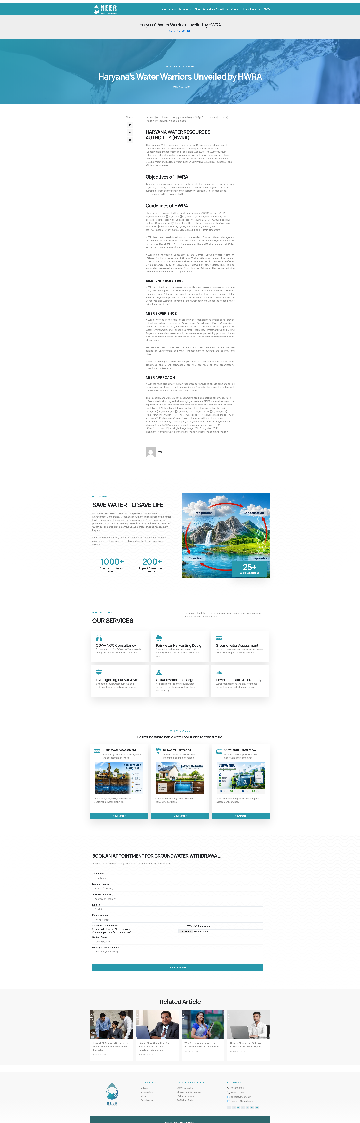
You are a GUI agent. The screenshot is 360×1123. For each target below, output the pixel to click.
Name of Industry (101, 884)
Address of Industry (102, 894)
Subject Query (99, 937)
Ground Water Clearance (180, 66)
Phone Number (100, 915)
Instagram (151, 411)
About (172, 9)
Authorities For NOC (213, 9)
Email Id (96, 904)
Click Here (151, 213)
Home (163, 9)
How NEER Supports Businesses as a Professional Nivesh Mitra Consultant (110, 1046)
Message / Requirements (105, 947)
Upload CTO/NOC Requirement (195, 926)
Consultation (250, 9)
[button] (130, 125)
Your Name (98, 873)
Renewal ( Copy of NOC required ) (113, 929)
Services (183, 9)
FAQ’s (267, 9)
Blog (197, 9)
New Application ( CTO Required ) (113, 932)
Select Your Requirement (105, 925)
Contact (235, 9)
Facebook (217, 408)
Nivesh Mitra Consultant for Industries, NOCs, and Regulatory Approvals (154, 1046)
